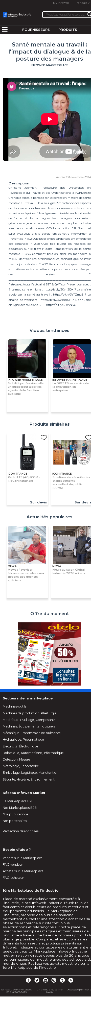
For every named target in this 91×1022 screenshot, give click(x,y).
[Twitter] (37, 980)
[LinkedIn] (45, 980)
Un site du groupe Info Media (49, 991)
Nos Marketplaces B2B (20, 808)
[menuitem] (4, 30)
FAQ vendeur (13, 864)
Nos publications (15, 814)
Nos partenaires (15, 821)
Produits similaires (49, 424)
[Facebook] (28, 980)
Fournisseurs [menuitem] (36, 30)
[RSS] (71, 980)
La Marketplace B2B (18, 801)
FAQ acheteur (13, 878)
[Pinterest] (54, 980)
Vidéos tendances (50, 330)
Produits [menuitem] (67, 30)
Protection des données (20, 831)
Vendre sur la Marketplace (22, 858)
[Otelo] (49, 654)
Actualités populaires (50, 516)
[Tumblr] (62, 980)
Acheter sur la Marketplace (23, 871)
